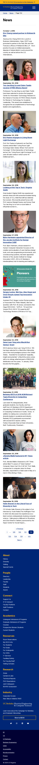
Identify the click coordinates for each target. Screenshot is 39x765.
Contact (6, 610)
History (5, 559)
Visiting (5, 564)
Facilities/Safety (8, 658)
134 (15, 536)
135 (21, 536)
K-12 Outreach (8, 602)
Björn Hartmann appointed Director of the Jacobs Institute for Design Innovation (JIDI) (18, 239)
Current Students (9, 630)
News (11, 13)
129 (14, 532)
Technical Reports (9, 678)
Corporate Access (9, 696)
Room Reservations (10, 639)
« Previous (20, 529)
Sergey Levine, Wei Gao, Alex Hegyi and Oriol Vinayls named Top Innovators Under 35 (19, 294)
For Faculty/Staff (9, 661)
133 (9, 536)
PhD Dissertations (9, 681)
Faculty (5, 582)
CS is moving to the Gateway (23, 2)
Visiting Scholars (8, 664)
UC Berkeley (7, 739)
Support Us (7, 599)
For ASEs (6, 653)
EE (4, 732)
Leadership (7, 579)
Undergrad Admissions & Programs (15, 619)
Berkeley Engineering (10, 742)
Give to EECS (19, 718)
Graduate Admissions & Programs (14, 622)
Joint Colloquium (8, 684)
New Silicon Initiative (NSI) (12, 699)
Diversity (6, 562)
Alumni (5, 590)
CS (4, 735)
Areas (5, 673)
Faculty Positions (9, 605)
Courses (6, 625)
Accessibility (7, 749)
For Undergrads (8, 650)
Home (5, 13)
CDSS (5, 746)
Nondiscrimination (8, 752)
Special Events (8, 567)
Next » (20, 540)
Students (6, 587)
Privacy (5, 756)
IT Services (7, 656)
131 (25, 532)
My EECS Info (8, 642)
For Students (7, 645)
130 (19, 532)
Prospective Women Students (13, 627)
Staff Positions (8, 607)
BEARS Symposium (10, 686)
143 (29, 536)
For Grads (6, 648)
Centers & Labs (8, 676)
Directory (6, 576)
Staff (4, 584)
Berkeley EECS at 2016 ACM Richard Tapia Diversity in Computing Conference (17, 396)
